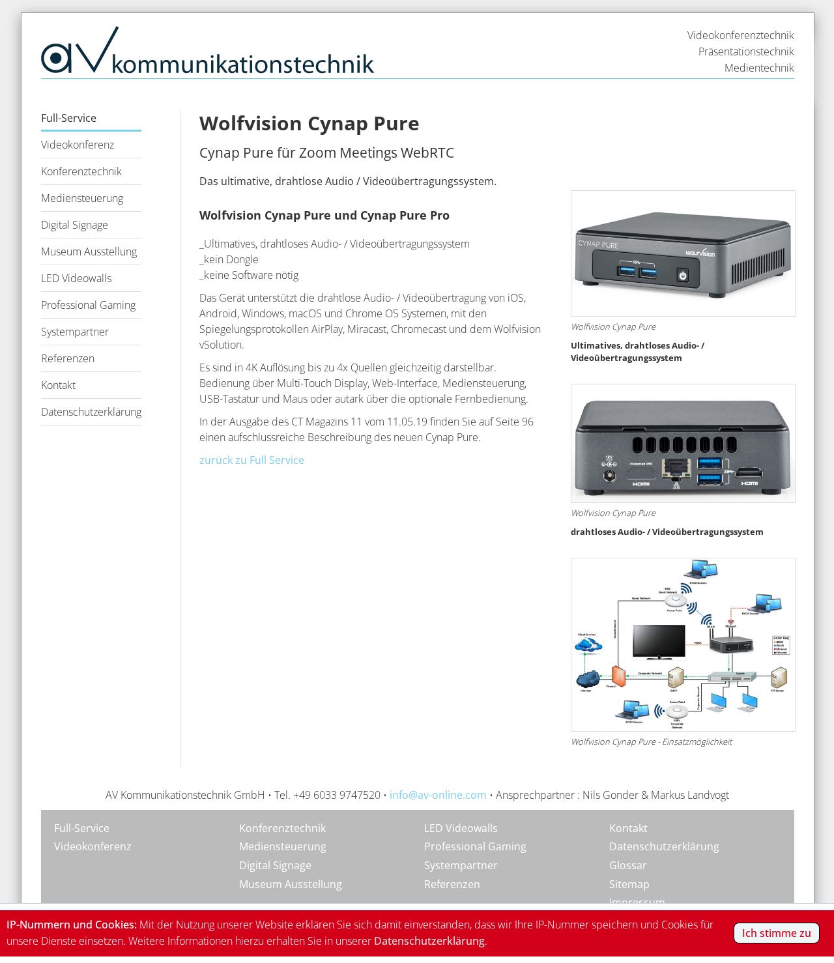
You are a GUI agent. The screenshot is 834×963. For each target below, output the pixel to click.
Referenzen (67, 358)
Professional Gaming (88, 305)
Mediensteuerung (82, 198)
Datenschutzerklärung (91, 412)
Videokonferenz (77, 144)
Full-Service (68, 118)
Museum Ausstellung (89, 251)
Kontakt (58, 385)
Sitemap (629, 884)
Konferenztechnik (81, 171)
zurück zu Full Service (251, 460)
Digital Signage (74, 225)
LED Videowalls (76, 278)
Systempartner (75, 331)
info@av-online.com (438, 795)
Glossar (628, 865)
